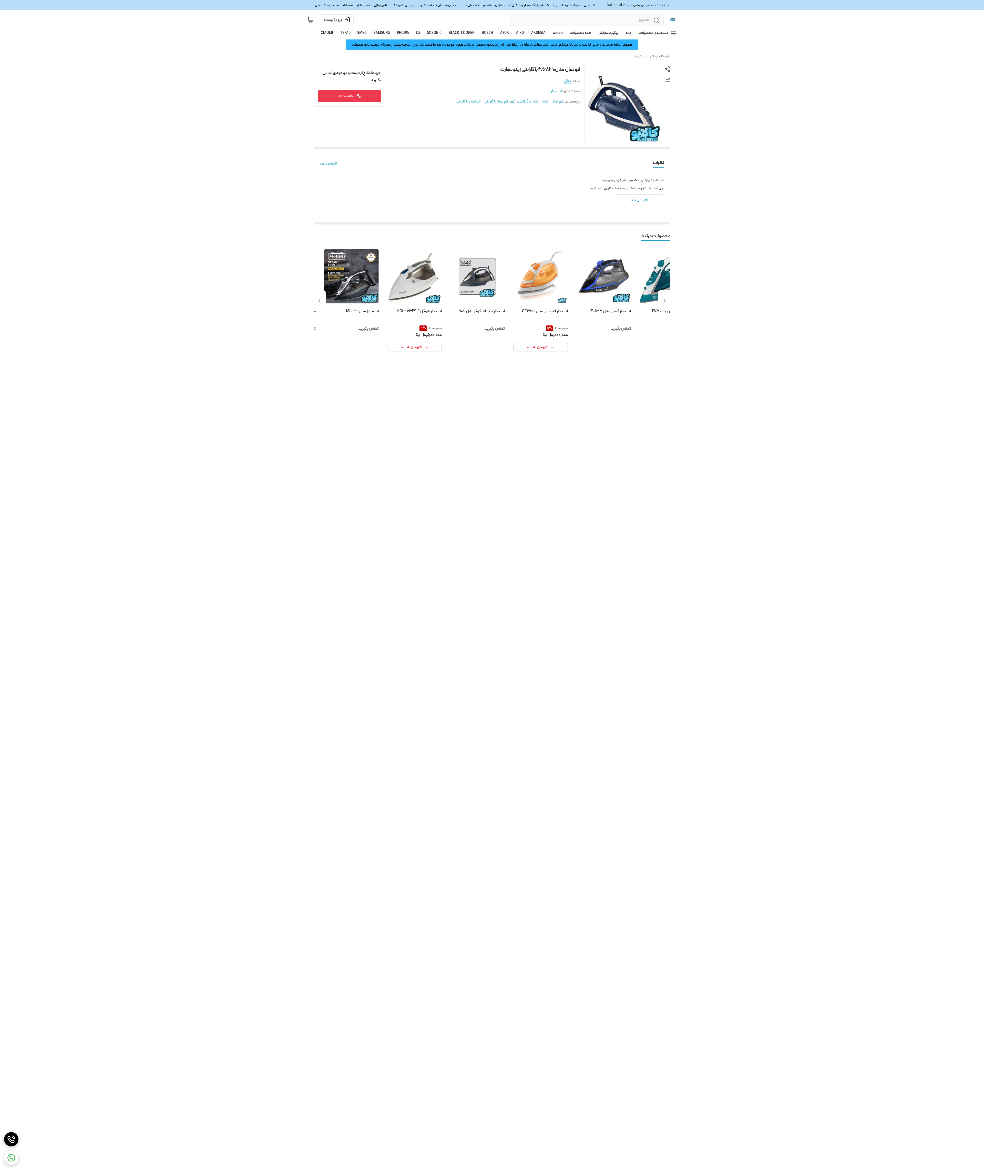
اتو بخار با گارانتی (496, 101)
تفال (567, 81)
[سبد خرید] (311, 20)
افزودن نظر (328, 163)
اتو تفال (557, 101)
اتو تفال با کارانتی (468, 101)
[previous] (664, 300)
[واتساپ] (11, 1158)
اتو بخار (637, 56)
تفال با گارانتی (528, 101)
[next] (319, 300)
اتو (513, 101)
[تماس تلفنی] (11, 1139)
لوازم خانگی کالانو (660, 56)
